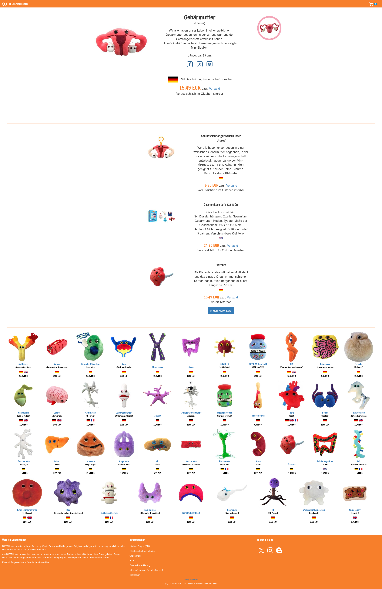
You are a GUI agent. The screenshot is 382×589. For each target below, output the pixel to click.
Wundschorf (355, 510)
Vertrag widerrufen (191, 579)
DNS (291, 364)
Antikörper (24, 364)
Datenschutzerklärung (140, 565)
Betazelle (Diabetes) (90, 364)
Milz (157, 461)
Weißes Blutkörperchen (314, 510)
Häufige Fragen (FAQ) (140, 546)
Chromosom (157, 367)
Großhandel (135, 555)
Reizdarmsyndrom (325, 461)
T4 (273, 510)
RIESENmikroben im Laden (142, 550)
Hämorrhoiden (258, 415)
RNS (358, 461)
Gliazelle (157, 415)
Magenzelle (124, 461)
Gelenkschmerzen (124, 412)
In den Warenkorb (220, 310)
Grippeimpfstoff (224, 412)
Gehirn (57, 412)
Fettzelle (358, 364)
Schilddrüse (150, 510)
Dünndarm (325, 364)
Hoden (325, 412)
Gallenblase (23, 412)
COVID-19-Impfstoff (258, 364)
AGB (132, 560)
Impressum (135, 574)
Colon (191, 367)
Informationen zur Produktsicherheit (146, 570)
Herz (291, 412)
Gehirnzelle (90, 412)
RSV (68, 510)
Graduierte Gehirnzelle (191, 412)
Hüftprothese (358, 412)
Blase (123, 364)
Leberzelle (90, 461)
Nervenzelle (224, 461)
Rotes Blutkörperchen (27, 510)
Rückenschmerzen (109, 513)
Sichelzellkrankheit (191, 513)
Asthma (57, 364)
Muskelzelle (191, 461)
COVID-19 (224, 364)
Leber (57, 461)
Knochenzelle (23, 461)
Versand (214, 88)
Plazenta (291, 464)
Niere (258, 461)
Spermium (232, 510)
